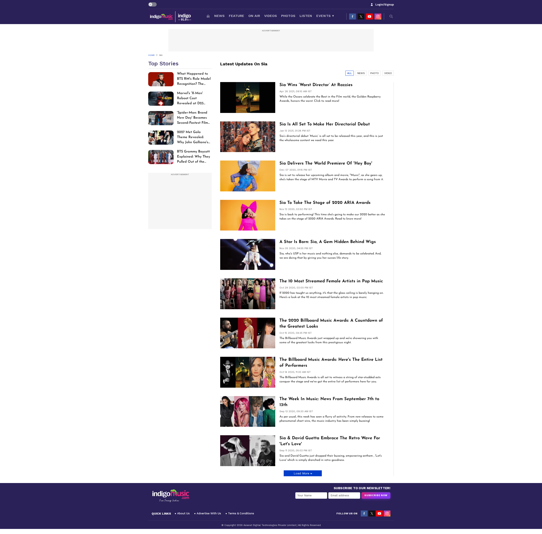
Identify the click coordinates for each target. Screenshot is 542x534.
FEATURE (236, 16)
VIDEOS (270, 16)
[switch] (152, 4)
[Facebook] (352, 16)
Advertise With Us (209, 513)
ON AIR (254, 16)
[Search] (391, 16)
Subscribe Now (375, 495)
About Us (183, 513)
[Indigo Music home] (171, 16)
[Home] (208, 16)
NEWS (219, 16)
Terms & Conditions (241, 513)
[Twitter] (361, 16)
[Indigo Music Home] (171, 496)
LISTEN (306, 16)
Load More (301, 473)
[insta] (378, 16)
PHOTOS (288, 16)
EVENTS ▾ (325, 16)
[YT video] (369, 16)
